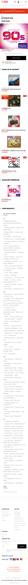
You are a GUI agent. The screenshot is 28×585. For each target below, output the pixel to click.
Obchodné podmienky (20, 523)
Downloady (17, 529)
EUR (22, 1)
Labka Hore (5, 512)
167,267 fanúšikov (14, 567)
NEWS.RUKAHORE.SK (16, 577)
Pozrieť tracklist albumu (15, 53)
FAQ (3, 536)
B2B (3, 518)
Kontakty (4, 534)
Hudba (6, 5)
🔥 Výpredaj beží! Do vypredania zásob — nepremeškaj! (15, 11)
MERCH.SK (8, 577)
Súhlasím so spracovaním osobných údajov (15, 550)
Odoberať (22, 546)
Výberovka (12, 5)
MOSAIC (17, 582)
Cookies (4, 520)
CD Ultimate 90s (21, 5)
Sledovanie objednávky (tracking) (17, 514)
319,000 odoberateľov (15, 569)
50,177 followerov (15, 571)
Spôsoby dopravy (19, 521)
